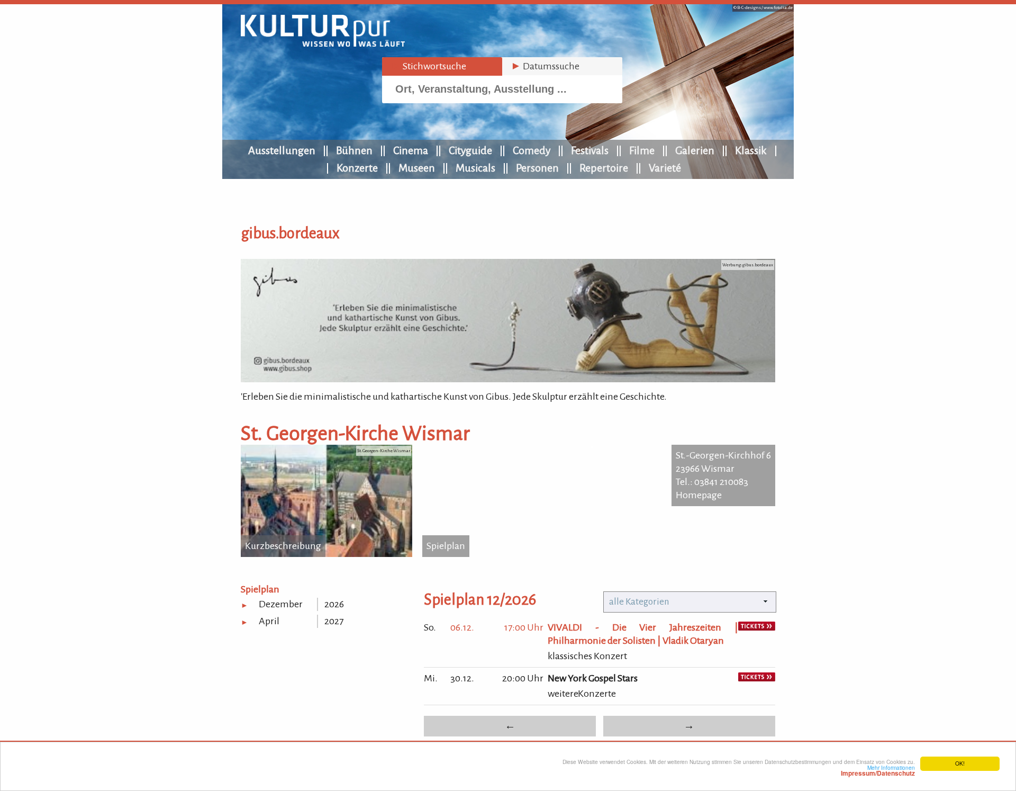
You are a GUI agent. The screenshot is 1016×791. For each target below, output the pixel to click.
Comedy (531, 150)
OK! (960, 763)
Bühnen (354, 150)
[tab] (442, 66)
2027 (333, 621)
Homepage (699, 495)
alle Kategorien (639, 602)
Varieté (665, 168)
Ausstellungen (281, 150)
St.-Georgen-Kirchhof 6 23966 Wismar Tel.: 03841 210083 (723, 468)
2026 (334, 604)
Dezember (281, 604)
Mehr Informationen (878, 770)
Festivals (590, 150)
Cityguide (470, 150)
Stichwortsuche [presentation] (428, 66)
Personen (537, 168)
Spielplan (446, 546)
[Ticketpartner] (756, 627)
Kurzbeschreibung (283, 546)
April (269, 621)
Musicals (475, 168)
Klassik (751, 150)
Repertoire (603, 168)
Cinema (410, 150)
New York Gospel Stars (593, 678)
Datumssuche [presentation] (545, 66)
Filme (642, 150)
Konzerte (357, 168)
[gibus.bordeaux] (508, 379)
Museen (416, 168)
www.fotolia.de (778, 7)
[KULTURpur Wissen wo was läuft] (323, 43)
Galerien (694, 150)
